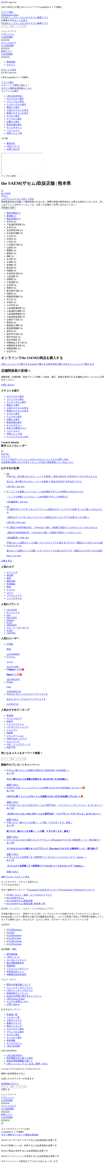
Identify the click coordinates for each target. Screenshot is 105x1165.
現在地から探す (8, 208)
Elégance (10, 620)
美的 (9, 578)
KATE (9, 622)
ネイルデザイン (14, 127)
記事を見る (6, 561)
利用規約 (11, 966)
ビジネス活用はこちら (17, 1001)
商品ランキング (14, 1026)
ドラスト (11, 589)
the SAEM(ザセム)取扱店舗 (20, 901)
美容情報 (11, 1040)
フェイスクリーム (15, 724)
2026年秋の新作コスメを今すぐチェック (20, 462)
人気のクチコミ (14, 1020)
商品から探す (13, 107)
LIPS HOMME (13, 1046)
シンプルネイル (14, 598)
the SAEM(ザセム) (15, 898)
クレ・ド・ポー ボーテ (18, 627)
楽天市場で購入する (58, 364)
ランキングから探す (16, 104)
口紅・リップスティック (19, 744)
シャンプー (12, 730)
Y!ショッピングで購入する (81, 364)
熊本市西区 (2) (14, 213)
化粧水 (10, 721)
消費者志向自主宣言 (16, 974)
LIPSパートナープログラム (20, 990)
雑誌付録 (11, 581)
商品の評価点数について (19, 984)
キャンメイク (13, 612)
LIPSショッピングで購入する (15, 364)
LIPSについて (13, 146)
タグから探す (13, 116)
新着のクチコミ (14, 1023)
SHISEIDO (12, 625)
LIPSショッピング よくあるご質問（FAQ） (28, 1064)
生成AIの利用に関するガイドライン (24, 996)
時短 (9, 587)
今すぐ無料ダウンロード (13, 1135)
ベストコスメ (13, 130)
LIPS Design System (16, 999)
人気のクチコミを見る (17, 110)
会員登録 (5, 1084)
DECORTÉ (12, 617)
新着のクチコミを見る (17, 113)
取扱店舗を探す (14, 124)
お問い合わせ (13, 149)
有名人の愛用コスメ (16, 428)
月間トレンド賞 (14, 133)
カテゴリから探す (15, 98)
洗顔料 (10, 733)
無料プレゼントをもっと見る (15, 877)
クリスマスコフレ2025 (17, 437)
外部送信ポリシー (15, 971)
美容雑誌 (11, 584)
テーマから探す (14, 119)
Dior (9, 615)
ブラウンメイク (14, 595)
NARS (10, 630)
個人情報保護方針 (15, 963)
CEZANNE (12, 610)
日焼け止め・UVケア (17, 738)
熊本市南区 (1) (14, 219)
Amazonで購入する (39, 364)
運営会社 (11, 143)
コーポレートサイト (16, 960)
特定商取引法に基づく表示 (20, 1058)
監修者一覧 (12, 1014)
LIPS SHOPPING (15, 96)
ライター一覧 (13, 1017)
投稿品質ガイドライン (17, 993)
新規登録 (11, 62)
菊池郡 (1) (11, 216)
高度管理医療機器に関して (20, 1061)
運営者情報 (12, 954)
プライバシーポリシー (17, 968)
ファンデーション (15, 736)
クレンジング (13, 741)
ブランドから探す (15, 101)
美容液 (10, 715)
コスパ (10, 592)
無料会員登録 (31, 1135)
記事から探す (13, 122)
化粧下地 (11, 747)
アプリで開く (7, 12)
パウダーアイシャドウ (17, 727)
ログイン (11, 65)
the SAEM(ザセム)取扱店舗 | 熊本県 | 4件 (26, 903)
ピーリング (12, 572)
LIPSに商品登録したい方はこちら (56, 462)
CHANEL (11, 633)
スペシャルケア (14, 718)
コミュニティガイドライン (20, 987)
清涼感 (10, 575)
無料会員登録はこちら (21, 88)
